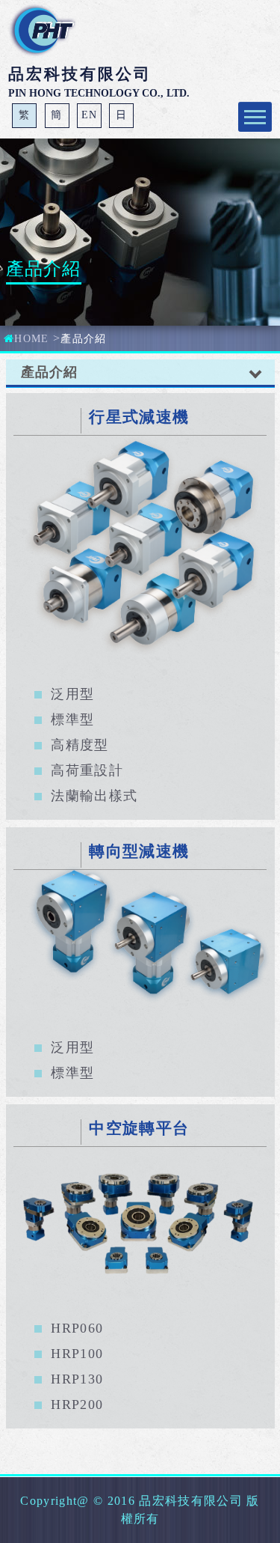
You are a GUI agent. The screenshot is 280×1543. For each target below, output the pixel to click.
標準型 (72, 719)
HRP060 (77, 1328)
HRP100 (77, 1353)
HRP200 (77, 1404)
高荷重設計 (87, 770)
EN (89, 115)
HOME (31, 338)
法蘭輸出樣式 (94, 795)
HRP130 (77, 1379)
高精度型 (79, 744)
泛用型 (72, 694)
